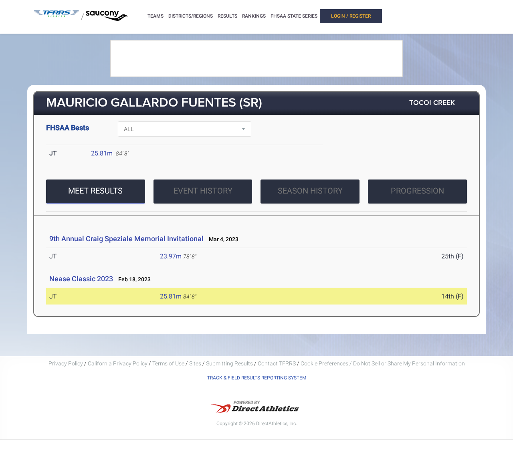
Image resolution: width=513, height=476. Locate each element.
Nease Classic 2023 (81, 278)
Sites (195, 363)
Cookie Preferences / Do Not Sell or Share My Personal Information (383, 363)
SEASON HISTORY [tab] (310, 191)
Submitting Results (229, 363)
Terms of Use (168, 363)
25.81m (102, 153)
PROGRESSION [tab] (417, 191)
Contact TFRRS (277, 363)
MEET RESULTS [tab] (95, 191)
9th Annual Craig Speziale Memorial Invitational (127, 238)
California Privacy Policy (117, 363)
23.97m (171, 256)
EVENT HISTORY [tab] (203, 191)
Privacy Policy (65, 363)
